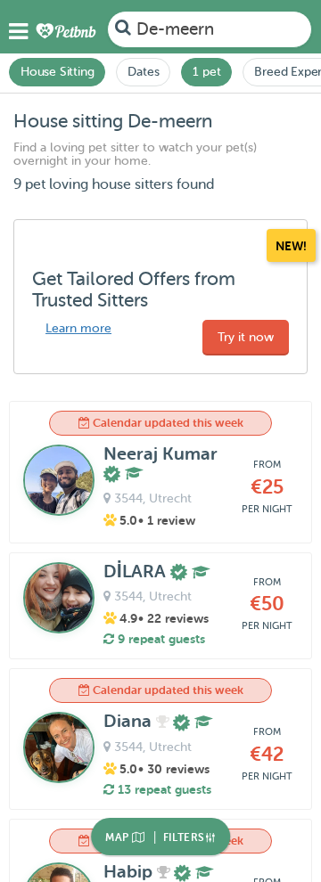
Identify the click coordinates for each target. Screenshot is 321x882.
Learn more (78, 328)
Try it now (246, 337)
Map (118, 837)
